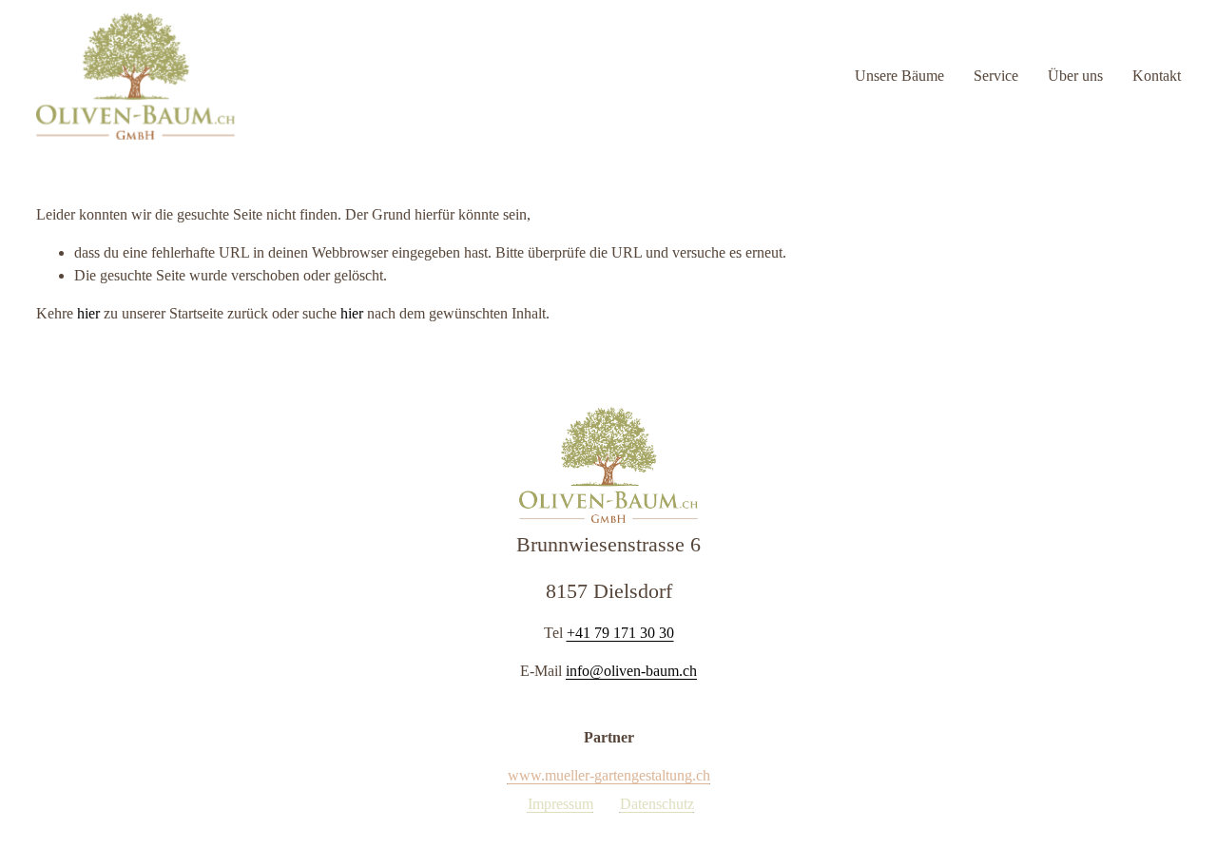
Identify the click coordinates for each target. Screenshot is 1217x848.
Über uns (1075, 75)
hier (88, 313)
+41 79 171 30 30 (620, 633)
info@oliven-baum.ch (631, 671)
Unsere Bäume (899, 75)
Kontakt (1156, 75)
